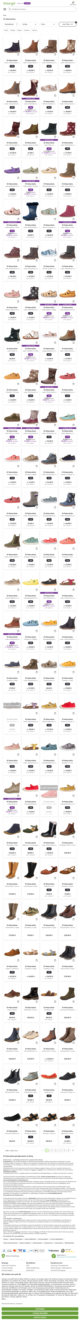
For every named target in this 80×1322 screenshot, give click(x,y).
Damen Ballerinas (30, 1239)
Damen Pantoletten (16, 1239)
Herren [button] (34, 30)
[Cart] (18, 54)
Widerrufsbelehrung (32, 1268)
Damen (34, 1170)
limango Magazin (7, 1270)
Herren (40, 1170)
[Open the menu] (4, 9)
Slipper (37, 1232)
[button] (11, 24)
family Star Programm (9, 1266)
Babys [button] (20, 30)
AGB (27, 1266)
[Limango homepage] (9, 3)
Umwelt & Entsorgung (58, 1270)
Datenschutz (30, 1270)
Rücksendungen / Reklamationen (61, 1268)
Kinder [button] (13, 30)
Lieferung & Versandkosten (59, 1266)
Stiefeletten (53, 1200)
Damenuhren (48, 1243)
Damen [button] (26, 30)
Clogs (13, 1170)
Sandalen (17, 1232)
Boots (24, 1203)
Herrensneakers (43, 1239)
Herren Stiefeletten (56, 1239)
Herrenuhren (59, 1243)
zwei (25, 1213)
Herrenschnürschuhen (9, 1202)
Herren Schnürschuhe (10, 1243)
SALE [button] (6, 30)
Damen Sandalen (25, 1243)
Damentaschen (37, 1243)
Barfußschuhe (69, 1243)
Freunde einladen (7, 1268)
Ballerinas (6, 1170)
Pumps (48, 1200)
